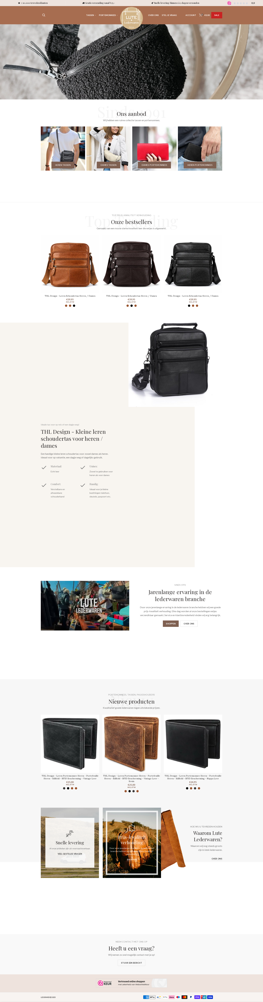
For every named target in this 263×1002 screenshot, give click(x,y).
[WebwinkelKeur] (131, 983)
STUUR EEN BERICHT (131, 963)
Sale (216, 15)
